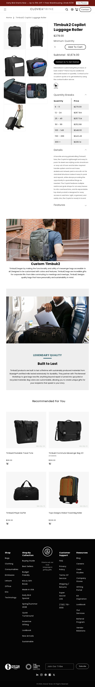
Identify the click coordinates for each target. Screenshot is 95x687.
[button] (5, 9)
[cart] (76, 9)
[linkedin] (37, 675)
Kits (6, 592)
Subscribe (82, 666)
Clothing (9, 563)
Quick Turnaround (28, 614)
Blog (78, 558)
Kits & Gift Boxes (27, 582)
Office (8, 586)
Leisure (8, 580)
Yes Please (82, 3)
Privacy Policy (62, 568)
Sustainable (28, 641)
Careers (80, 563)
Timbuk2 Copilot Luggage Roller (31, 17)
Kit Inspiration (81, 597)
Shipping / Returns (64, 585)
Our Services (80, 611)
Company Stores (81, 580)
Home (9, 17)
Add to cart (75, 46)
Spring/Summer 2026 (28, 605)
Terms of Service (64, 576)
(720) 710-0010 (64, 606)
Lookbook (26, 630)
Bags (7, 558)
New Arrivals (28, 636)
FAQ (61, 560)
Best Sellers (27, 566)
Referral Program (80, 620)
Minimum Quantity (64, 41)
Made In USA (28, 589)
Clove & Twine (48, 684)
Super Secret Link (62, 595)
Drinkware (9, 575)
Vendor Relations (80, 629)
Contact (85, 9)
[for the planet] (15, 667)
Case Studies (80, 571)
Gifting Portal (79, 588)
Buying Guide (28, 560)
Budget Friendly (26, 573)
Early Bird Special (26, 597)
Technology (10, 597)
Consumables (11, 569)
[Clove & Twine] (41, 9)
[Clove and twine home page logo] (47, 558)
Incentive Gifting (26, 623)
